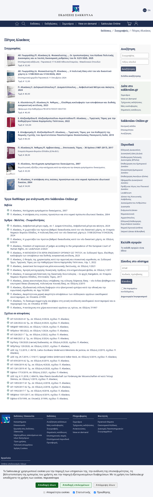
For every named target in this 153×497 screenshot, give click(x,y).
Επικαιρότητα (127, 129)
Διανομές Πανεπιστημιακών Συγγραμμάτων (110, 430)
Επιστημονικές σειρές (56, 435)
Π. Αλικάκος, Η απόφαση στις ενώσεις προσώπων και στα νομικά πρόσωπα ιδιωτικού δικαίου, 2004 (60, 214)
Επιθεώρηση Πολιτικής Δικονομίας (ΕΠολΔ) (131, 158)
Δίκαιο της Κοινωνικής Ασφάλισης (131, 198)
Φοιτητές (103, 416)
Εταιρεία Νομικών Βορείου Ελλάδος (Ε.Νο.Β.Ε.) (38, 151)
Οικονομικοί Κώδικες (107, 425)
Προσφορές (52, 442)
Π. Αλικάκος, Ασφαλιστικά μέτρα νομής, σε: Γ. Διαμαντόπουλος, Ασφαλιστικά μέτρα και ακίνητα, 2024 (60, 225)
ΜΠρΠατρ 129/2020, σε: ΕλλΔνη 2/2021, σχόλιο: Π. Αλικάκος (40, 346)
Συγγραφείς (121, 30)
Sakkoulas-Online (110, 23)
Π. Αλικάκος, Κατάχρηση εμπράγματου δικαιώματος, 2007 (49, 163)
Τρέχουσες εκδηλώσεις (131, 102)
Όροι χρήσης (20, 441)
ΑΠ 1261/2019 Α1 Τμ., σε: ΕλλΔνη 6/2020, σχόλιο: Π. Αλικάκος (40, 368)
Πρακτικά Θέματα (106, 421)
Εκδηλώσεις (51, 23)
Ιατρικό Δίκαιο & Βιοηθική (133, 231)
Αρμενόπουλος (128, 217)
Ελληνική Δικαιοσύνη (130, 150)
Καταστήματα (20, 421)
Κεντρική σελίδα (128, 126)
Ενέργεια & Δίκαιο (129, 210)
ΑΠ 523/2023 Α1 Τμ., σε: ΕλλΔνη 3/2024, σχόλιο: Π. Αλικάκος (39, 319)
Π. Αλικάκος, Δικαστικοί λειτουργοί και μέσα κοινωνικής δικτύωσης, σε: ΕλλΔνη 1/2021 (53, 266)
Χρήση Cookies (21, 448)
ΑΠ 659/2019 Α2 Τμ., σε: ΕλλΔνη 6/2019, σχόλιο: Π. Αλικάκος (39, 360)
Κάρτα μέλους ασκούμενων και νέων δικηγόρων (28, 436)
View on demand (128, 98)
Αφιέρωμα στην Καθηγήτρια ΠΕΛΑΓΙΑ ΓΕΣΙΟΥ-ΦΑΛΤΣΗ (42, 109)
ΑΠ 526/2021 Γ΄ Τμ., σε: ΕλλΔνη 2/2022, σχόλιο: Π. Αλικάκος (39, 334)
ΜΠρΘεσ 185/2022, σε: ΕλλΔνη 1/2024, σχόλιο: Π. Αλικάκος (39, 330)
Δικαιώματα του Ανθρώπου (133, 202)
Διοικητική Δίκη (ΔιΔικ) (131, 153)
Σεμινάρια (68, 23)
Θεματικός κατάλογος (131, 109)
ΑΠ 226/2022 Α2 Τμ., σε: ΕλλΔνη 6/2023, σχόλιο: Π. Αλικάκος (39, 322)
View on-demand (87, 23)
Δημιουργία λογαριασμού (134, 296)
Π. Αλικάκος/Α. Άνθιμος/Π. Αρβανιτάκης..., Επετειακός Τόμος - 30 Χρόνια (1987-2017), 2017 (65, 147)
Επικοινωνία (19, 425)
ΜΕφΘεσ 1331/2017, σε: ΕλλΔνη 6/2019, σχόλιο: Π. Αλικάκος (40, 394)
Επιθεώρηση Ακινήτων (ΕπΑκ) (134, 176)
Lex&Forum (126, 192)
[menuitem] (17, 24)
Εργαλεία (6, 457)
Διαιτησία (125, 206)
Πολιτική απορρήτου (23, 444)
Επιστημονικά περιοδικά (58, 439)
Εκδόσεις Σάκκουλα (24, 416)
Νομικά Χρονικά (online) (132, 227)
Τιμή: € (24, 65)
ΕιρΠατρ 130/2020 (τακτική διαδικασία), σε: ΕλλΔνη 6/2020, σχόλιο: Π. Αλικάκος (49, 342)
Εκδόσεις (35, 23)
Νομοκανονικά (127, 214)
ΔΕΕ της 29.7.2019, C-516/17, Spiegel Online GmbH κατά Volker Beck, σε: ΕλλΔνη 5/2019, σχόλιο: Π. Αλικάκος (63, 356)
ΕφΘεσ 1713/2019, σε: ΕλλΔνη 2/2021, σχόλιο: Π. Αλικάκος (39, 372)
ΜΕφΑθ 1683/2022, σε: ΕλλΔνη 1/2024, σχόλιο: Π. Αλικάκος (39, 326)
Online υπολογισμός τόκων (13, 463)
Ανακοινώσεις (79, 428)
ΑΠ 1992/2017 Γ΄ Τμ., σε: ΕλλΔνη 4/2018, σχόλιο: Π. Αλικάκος (39, 390)
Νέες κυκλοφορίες (129, 106)
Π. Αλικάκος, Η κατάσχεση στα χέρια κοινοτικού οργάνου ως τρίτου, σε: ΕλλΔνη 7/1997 (53, 307)
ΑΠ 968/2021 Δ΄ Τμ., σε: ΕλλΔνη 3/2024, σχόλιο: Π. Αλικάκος (39, 338)
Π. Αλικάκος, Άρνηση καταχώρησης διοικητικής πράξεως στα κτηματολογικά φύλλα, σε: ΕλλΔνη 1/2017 (61, 270)
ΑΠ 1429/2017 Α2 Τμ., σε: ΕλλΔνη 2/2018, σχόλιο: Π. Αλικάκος (40, 386)
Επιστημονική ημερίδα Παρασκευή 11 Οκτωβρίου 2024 (42, 77)
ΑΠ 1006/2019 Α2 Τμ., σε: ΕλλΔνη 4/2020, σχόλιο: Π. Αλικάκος (40, 364)
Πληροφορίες (80, 416)
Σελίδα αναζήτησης (131, 76)
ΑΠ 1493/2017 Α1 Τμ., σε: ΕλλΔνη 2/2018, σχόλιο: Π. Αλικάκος (40, 383)
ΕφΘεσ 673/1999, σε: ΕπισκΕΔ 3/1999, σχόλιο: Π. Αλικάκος (39, 398)
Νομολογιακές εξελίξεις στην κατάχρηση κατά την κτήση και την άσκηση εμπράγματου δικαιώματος (61, 167)
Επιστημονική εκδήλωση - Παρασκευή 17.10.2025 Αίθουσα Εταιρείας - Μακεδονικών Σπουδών (59, 62)
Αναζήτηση (126, 133)
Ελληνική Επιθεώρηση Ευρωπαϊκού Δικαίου (131, 222)
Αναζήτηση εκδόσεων (57, 421)
